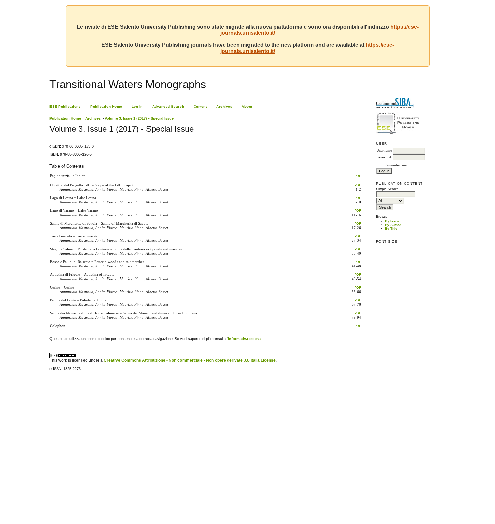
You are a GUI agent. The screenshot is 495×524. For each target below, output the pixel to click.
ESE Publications (65, 106)
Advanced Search (168, 106)
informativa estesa (244, 339)
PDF (358, 176)
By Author (393, 225)
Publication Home (106, 106)
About (247, 106)
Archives (224, 106)
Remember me (395, 165)
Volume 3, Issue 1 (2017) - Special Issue (139, 118)
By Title (391, 228)
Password (383, 157)
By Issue (392, 221)
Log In (137, 106)
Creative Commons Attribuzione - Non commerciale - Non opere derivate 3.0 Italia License (190, 360)
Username (384, 150)
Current (200, 106)
